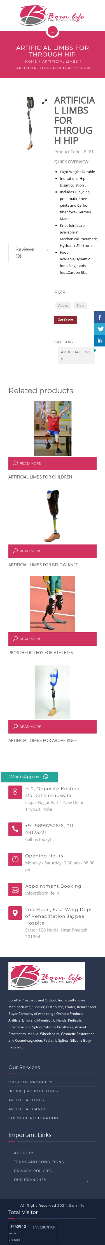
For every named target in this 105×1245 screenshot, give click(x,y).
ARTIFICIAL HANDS (27, 1109)
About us (24, 1153)
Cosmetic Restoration (33, 1118)
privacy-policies (33, 1171)
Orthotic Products (30, 1082)
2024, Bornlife (71, 1205)
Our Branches (30, 1180)
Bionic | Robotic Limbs (33, 1091)
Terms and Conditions (39, 1162)
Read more (30, 463)
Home (31, 61)
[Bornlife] (52, 15)
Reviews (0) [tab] (24, 253)
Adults (63, 305)
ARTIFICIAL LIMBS (60, 61)
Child (80, 305)
